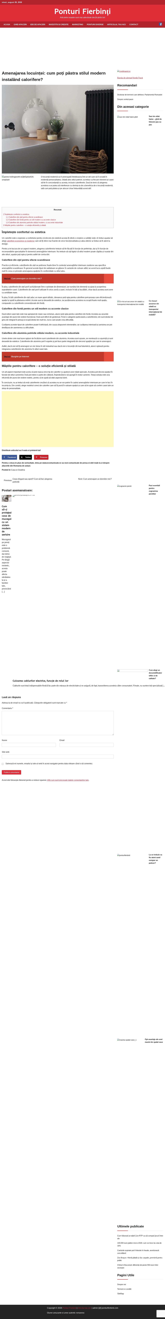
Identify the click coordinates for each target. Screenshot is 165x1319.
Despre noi (121, 1284)
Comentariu (7, 708)
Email (62, 740)
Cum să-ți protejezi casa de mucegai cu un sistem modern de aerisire (6, 520)
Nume (4, 740)
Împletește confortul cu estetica (16, 214)
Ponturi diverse (95, 24)
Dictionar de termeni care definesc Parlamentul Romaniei (139, 95)
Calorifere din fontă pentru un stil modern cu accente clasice (31, 220)
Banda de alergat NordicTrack (130, 78)
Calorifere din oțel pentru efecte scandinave (24, 217)
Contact (133, 24)
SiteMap (120, 1294)
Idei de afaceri (37, 24)
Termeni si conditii (124, 1289)
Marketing (77, 24)
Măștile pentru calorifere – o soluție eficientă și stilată (24, 225)
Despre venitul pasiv (125, 99)
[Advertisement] (82, 47)
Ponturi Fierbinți (82, 11)
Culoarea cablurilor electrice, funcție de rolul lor (40, 680)
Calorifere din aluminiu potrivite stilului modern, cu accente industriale (34, 222)
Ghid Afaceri (20, 24)
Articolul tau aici (116, 24)
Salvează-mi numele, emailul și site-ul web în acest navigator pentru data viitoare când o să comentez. (49, 764)
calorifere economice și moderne (20, 241)
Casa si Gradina (18, 470)
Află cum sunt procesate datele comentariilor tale (68, 780)
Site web (5, 752)
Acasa (7, 24)
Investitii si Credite (58, 24)
